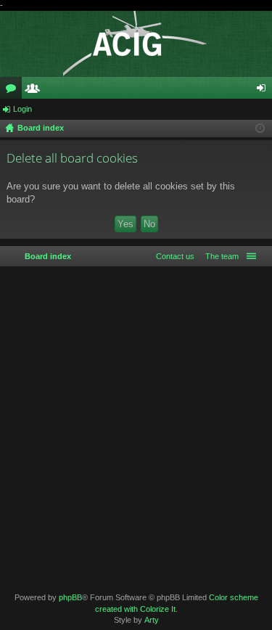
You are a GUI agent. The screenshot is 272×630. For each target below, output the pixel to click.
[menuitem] (219, 256)
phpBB (70, 597)
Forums (14, 91)
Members (36, 91)
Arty (151, 619)
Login (22, 109)
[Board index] (136, 44)
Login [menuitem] (264, 91)
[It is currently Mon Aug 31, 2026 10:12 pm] (260, 128)
